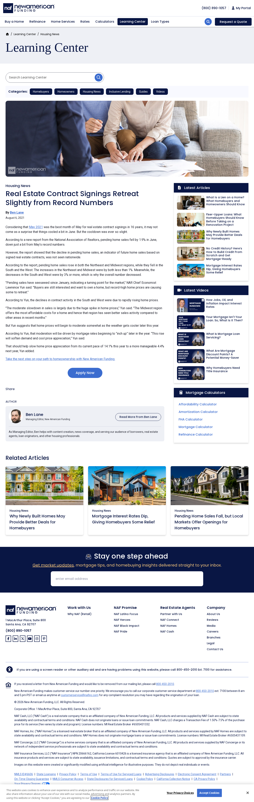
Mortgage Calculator (196, 427)
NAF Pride (120, 631)
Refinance (37, 21)
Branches (213, 637)
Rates (85, 21)
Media (211, 626)
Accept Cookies (209, 792)
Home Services (63, 21)
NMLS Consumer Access (68, 779)
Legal (211, 643)
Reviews (212, 620)
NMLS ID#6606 (23, 774)
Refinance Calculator (196, 434)
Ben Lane (17, 212)
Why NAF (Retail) (79, 614)
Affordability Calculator (198, 404)
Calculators (104, 21)
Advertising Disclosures (159, 774)
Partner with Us (171, 614)
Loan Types (160, 21)
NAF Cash (167, 631)
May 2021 (36, 227)
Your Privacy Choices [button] (27, 783)
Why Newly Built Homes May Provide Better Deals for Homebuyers (37, 522)
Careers (212, 631)
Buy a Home (14, 21)
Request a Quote (233, 21)
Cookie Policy (145, 779)
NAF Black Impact (126, 626)
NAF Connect (169, 620)
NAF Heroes (122, 620)
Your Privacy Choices (180, 792)
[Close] (247, 792)
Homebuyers (41, 91)
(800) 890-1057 (18, 630)
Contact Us (215, 649)
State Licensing (46, 774)
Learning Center (132, 21)
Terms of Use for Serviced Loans (121, 774)
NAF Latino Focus (126, 614)
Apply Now (85, 372)
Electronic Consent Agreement (197, 774)
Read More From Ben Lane (138, 417)
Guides (143, 91)
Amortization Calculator (198, 412)
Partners (225, 774)
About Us (213, 614)
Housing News (49, 34)
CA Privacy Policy (204, 779)
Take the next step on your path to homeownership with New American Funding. (60, 359)
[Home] (29, 7)
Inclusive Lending (119, 91)
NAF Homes (168, 626)
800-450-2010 (187, 670)
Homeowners (66, 91)
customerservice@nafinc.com (79, 695)
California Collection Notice (173, 779)
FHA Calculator (191, 419)
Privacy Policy (67, 774)
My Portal (243, 8)
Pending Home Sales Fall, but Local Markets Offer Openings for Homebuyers (209, 522)
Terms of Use (88, 774)
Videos (160, 91)
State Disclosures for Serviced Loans (110, 779)
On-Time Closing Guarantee (31, 779)
